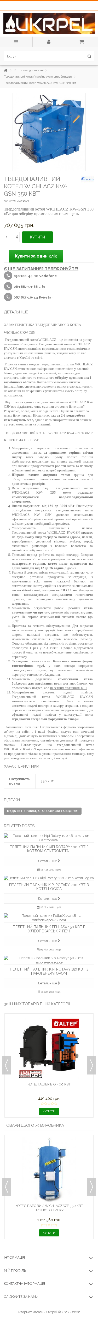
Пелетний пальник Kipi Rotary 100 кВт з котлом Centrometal (49, 849)
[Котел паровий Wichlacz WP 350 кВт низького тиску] (49, 1169)
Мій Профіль (15, 1270)
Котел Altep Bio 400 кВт (49, 1084)
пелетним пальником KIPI (68, 688)
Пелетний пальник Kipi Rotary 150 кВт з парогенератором (49, 971)
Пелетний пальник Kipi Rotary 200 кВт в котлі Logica (49, 887)
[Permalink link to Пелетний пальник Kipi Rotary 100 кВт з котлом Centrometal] (49, 837)
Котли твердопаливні (29, 70)
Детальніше (48, 861)
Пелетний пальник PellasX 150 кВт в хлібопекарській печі (49, 929)
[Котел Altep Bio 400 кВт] (49, 1048)
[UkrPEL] (49, 23)
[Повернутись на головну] (5, 70)
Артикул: (10, 200)
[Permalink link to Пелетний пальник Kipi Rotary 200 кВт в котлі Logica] (49, 878)
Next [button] (91, 1065)
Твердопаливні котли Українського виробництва (38, 76)
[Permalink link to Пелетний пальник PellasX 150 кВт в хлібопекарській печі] (49, 917)
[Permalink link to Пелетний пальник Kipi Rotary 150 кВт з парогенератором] (49, 960)
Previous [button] (6, 1065)
